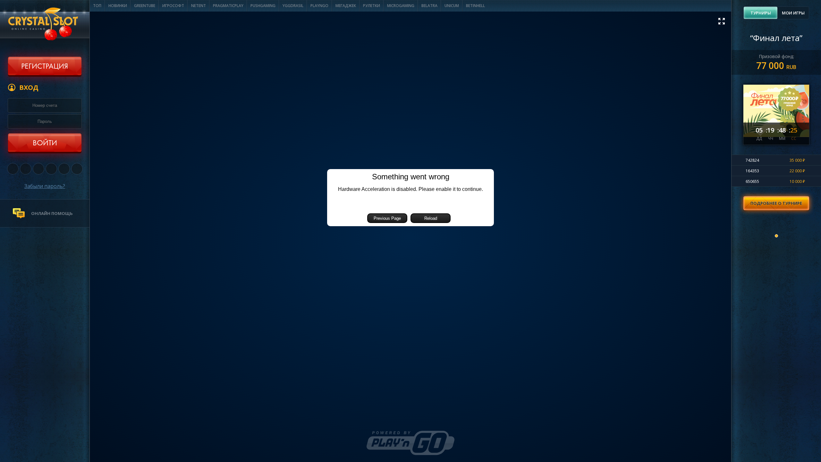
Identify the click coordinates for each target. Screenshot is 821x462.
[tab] (760, 13)
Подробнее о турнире (776, 203)
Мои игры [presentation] (793, 13)
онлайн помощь (52, 213)
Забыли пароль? (44, 186)
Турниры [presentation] (760, 13)
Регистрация (44, 67)
